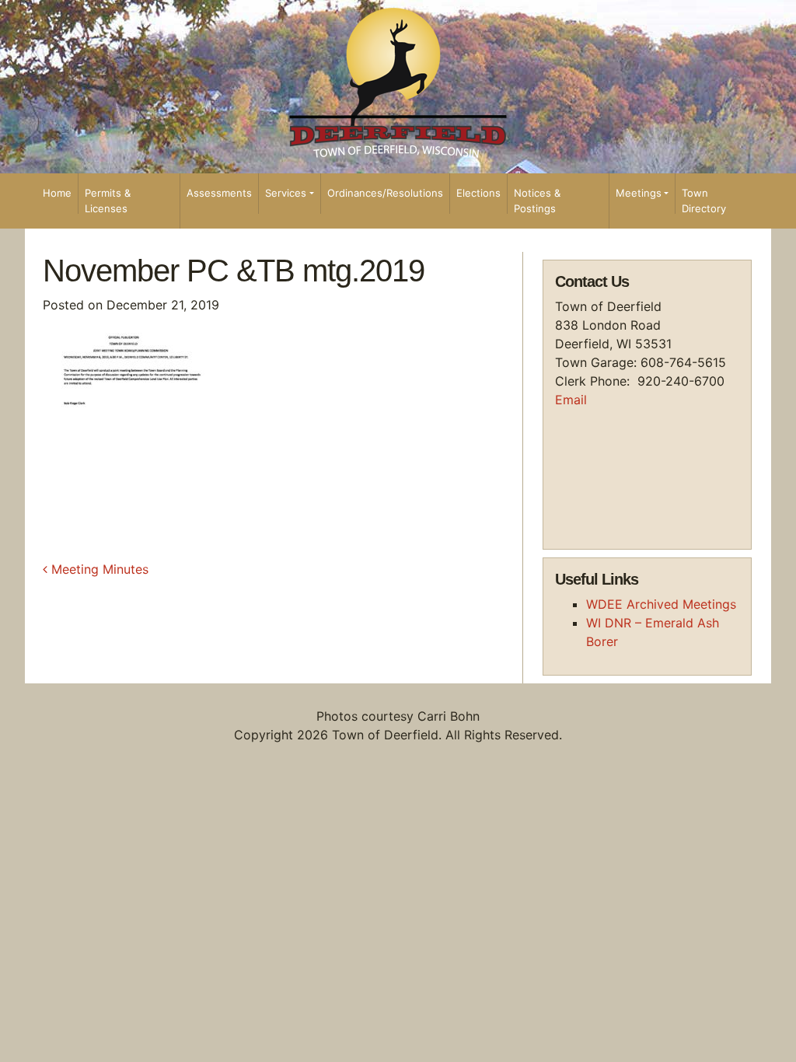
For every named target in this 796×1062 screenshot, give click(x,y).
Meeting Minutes (97, 569)
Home (57, 193)
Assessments (219, 193)
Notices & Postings (537, 201)
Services (285, 193)
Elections (478, 193)
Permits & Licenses (108, 201)
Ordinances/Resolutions (385, 193)
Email (571, 399)
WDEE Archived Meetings (661, 604)
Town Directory (704, 201)
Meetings (639, 193)
